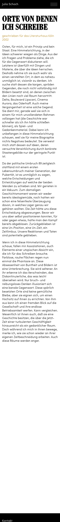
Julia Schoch (10, 4)
